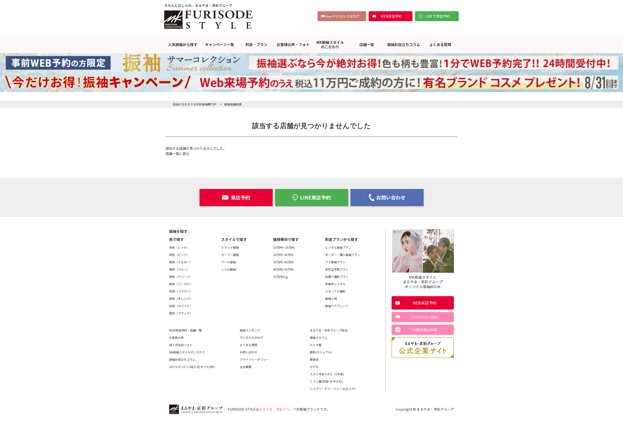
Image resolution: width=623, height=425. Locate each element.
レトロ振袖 (228, 269)
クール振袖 (228, 262)
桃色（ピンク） (179, 255)
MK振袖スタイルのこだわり (330, 44)
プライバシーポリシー (254, 359)
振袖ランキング (250, 330)
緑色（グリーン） (180, 276)
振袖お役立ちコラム (403, 44)
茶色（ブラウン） (180, 291)
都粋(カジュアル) (321, 352)
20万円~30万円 (283, 255)
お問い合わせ (390, 197)
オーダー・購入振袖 (342, 255)
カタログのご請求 (424, 317)
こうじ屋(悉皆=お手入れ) (326, 381)
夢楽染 (314, 359)
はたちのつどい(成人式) (192, 367)
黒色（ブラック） (180, 313)
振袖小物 (331, 298)
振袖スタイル (318, 337)
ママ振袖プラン (335, 262)
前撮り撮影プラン (336, 276)
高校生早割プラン (336, 269)
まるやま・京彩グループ (277, 409)
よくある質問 (440, 44)
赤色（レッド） (179, 247)
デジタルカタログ (342, 16)
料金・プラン (256, 44)
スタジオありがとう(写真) (327, 374)
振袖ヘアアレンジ (336, 306)
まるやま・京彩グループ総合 (329, 330)
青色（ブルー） (179, 269)
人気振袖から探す (182, 44)
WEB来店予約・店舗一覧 (185, 330)
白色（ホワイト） (180, 306)
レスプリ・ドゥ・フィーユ (333, 389)
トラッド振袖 (230, 247)
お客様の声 (176, 337)
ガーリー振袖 (230, 255)
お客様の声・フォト (293, 44)
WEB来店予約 (391, 16)
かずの (314, 367)
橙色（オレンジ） (180, 298)
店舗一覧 (366, 44)
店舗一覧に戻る (177, 153)
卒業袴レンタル (335, 284)
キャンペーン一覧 (219, 44)
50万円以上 (280, 276)
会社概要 (245, 367)
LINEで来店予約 (437, 16)
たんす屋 (315, 345)
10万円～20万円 (283, 247)
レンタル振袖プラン (338, 247)
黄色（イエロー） (180, 262)
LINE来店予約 (315, 197)
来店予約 (240, 197)
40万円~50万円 (283, 269)
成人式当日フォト (180, 345)
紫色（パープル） (180, 284)
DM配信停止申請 (424, 329)
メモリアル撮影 (335, 291)
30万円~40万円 (283, 262)
